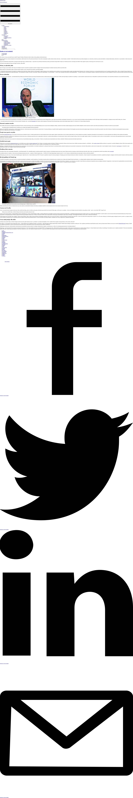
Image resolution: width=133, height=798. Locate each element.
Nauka (5, 30)
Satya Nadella (4, 251)
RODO (3, 249)
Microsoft (3, 244)
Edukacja (5, 31)
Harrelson (3, 241)
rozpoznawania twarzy (8, 134)
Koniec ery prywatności (6, 51)
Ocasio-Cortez (4, 247)
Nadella (3, 245)
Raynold (3, 248)
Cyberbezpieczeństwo (7, 37)
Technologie (6, 35)
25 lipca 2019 (4, 54)
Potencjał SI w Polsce (7, 45)
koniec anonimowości (33, 143)
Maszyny (3, 34)
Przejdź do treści (2, 0)
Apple (3, 230)
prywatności (112, 151)
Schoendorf (34, 121)
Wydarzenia (6, 41)
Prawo (5, 29)
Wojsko (5, 38)
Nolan (3, 246)
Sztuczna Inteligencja (3, 2)
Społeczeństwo (6, 26)
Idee (2, 39)
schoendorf (4, 252)
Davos (3, 234)
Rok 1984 (3, 250)
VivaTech (3, 255)
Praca (5, 27)
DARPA (3, 233)
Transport (5, 36)
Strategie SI (6, 44)
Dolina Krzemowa (5, 236)
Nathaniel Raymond (122, 223)
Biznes (5, 28)
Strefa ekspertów (5, 40)
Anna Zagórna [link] (4, 53)
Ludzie (3, 25)
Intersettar (3, 242)
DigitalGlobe (4, 235)
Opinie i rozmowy (7, 42)
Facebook (3, 237)
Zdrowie (5, 32)
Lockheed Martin (5, 243)
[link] (2, 261)
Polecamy (3, 46)
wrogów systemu (96, 143)
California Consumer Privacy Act (7, 232)
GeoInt (3, 239)
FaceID (3, 238)
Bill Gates (3, 231)
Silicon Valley (4, 253)
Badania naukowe (7, 43)
